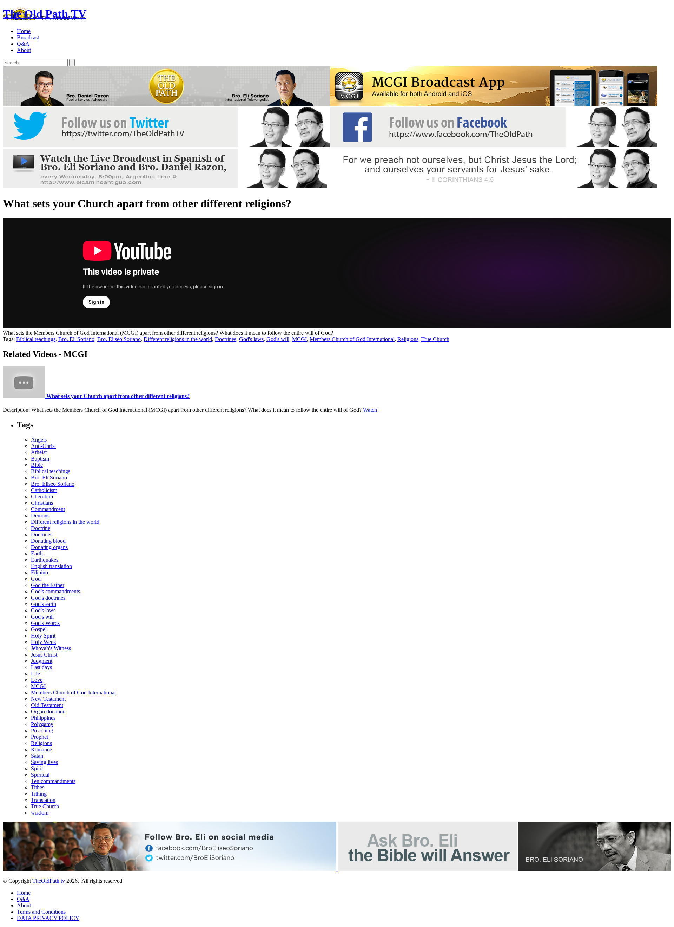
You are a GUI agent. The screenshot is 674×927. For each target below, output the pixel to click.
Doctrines (225, 339)
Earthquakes (44, 560)
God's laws (251, 339)
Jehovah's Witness (51, 648)
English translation (51, 566)
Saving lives (44, 762)
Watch (370, 410)
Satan (37, 756)
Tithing (39, 794)
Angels (39, 440)
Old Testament (47, 705)
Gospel (39, 629)
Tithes (37, 787)
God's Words (45, 623)
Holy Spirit (43, 636)
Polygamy (42, 724)
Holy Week (43, 642)
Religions (407, 339)
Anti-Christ (43, 446)
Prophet (39, 737)
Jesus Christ (44, 655)
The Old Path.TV (44, 13)
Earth (37, 553)
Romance (41, 749)
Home (24, 31)
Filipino (39, 572)
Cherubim (42, 497)
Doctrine (40, 528)
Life (35, 674)
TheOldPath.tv (48, 881)
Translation (43, 800)
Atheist (39, 452)
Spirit (37, 768)
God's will (277, 339)
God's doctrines (48, 598)
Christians (42, 503)
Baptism (40, 459)
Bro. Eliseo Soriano (119, 339)
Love (36, 680)
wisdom (39, 813)
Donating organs (49, 547)
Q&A (23, 44)
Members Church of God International (352, 339)
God (36, 579)
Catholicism (44, 490)
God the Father (47, 585)
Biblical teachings (35, 339)
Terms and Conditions (41, 912)
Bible (37, 465)
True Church (435, 339)
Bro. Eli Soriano (76, 339)
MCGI (299, 339)
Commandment (48, 509)
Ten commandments (53, 781)
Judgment (41, 661)
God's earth (43, 604)
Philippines (43, 718)
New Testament (48, 699)
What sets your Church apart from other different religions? (117, 396)
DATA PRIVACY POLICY (48, 918)
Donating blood (48, 541)
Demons (40, 515)
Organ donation (48, 711)
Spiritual (40, 775)
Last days (41, 667)
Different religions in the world (178, 339)
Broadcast (28, 37)
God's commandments (55, 591)
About (24, 50)
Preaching (42, 730)
